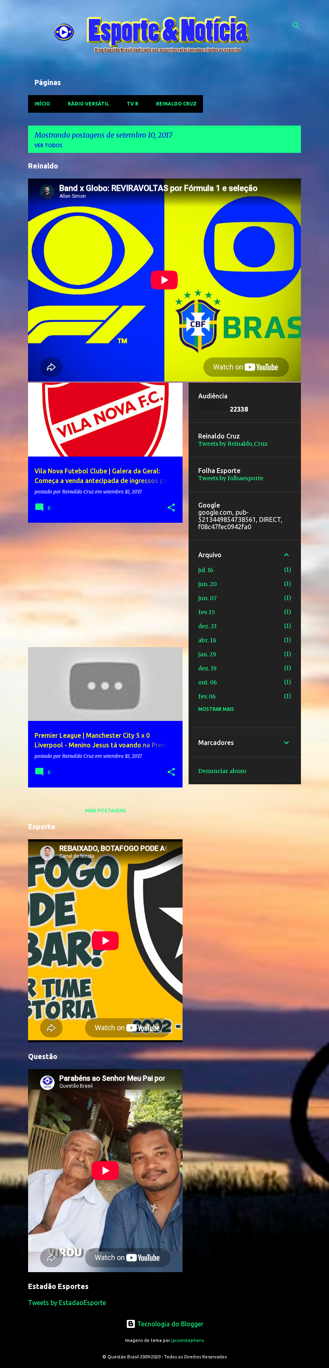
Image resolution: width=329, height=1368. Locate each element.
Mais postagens (105, 810)
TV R (132, 103)
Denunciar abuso (222, 771)
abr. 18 (207, 640)
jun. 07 (207, 598)
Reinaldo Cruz (176, 103)
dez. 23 (207, 626)
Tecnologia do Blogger (169, 1323)
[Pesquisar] (296, 25)
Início (42, 103)
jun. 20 (207, 584)
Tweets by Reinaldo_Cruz (233, 443)
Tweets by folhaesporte (230, 478)
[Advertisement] (102, 585)
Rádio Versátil (88, 103)
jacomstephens (187, 1340)
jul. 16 (205, 570)
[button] (171, 508)
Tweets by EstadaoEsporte (67, 1302)
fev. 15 (206, 612)
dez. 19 (207, 668)
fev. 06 (207, 696)
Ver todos (49, 145)
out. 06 (207, 682)
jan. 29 (207, 654)
